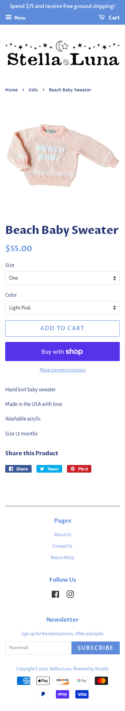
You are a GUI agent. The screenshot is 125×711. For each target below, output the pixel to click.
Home (11, 90)
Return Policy (62, 557)
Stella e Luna (60, 669)
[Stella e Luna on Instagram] (70, 596)
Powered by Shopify (91, 669)
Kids (33, 90)
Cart (114, 18)
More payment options (63, 370)
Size (9, 265)
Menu (19, 18)
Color (11, 295)
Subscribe (95, 648)
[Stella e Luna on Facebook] (55, 596)
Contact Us (62, 546)
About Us (62, 534)
